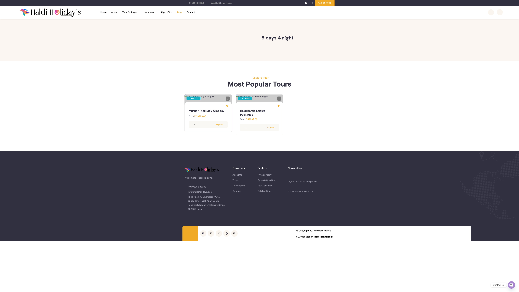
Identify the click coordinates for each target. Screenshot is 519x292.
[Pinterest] (226, 233)
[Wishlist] (228, 99)
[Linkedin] (234, 233)
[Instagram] (312, 3)
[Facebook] (306, 3)
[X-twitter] (219, 233)
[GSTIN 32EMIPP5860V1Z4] (289, 187)
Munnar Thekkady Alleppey (206, 110)
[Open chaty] (511, 285)
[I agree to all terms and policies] (289, 177)
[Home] (53, 12)
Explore (219, 124)
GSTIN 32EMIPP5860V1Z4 (300, 191)
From (191, 116)
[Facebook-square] (203, 233)
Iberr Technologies (323, 236)
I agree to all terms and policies (302, 181)
